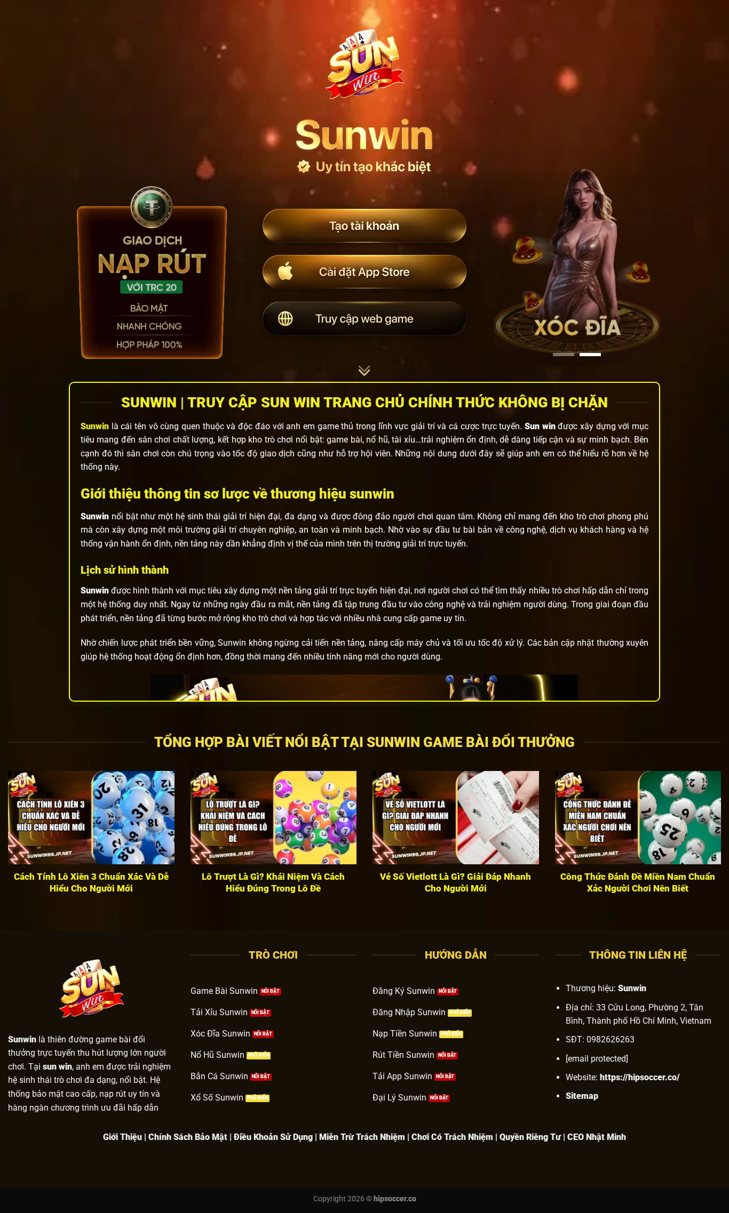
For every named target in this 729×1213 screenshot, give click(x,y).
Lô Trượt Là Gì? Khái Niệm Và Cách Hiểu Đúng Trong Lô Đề (273, 883)
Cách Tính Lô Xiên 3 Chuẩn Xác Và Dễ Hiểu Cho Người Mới (91, 883)
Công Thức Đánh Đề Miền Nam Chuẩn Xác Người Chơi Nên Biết (637, 883)
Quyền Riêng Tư (530, 1137)
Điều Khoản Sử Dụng (273, 1137)
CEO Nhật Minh (596, 1137)
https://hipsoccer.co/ (640, 1077)
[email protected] (597, 1059)
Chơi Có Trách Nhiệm (452, 1137)
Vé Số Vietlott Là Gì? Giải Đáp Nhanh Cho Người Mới (455, 883)
